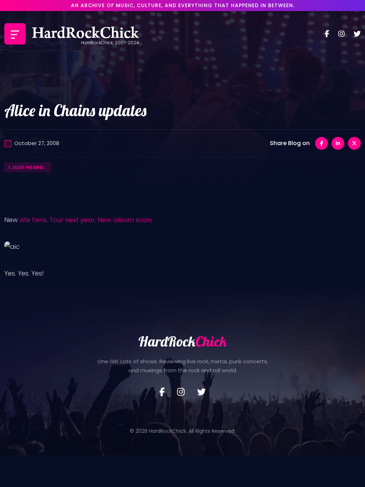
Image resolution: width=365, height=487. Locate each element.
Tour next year (72, 219)
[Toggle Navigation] (15, 34)
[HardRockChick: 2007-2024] (85, 34)
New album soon (124, 219)
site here (33, 219)
